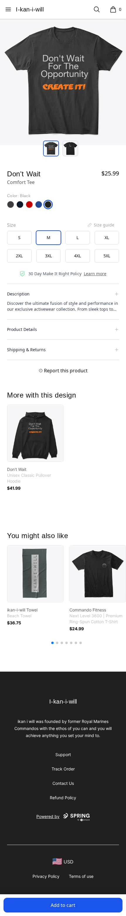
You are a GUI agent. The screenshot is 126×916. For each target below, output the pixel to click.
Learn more (95, 273)
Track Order (63, 768)
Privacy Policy (46, 876)
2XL (19, 255)
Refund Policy (63, 797)
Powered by (47, 816)
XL (107, 237)
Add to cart (63, 905)
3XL (48, 255)
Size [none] (11, 225)
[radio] (19, 237)
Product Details (22, 329)
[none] (100, 225)
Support (63, 754)
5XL (106, 255)
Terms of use (81, 876)
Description (18, 294)
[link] (35, 433)
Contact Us (63, 783)
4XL (77, 255)
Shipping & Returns (26, 349)
